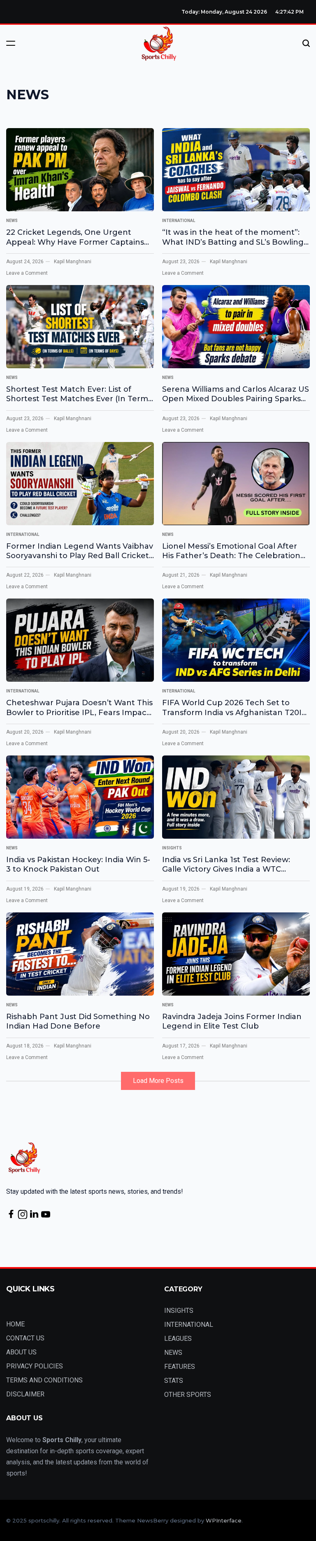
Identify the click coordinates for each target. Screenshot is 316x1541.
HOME (15, 1324)
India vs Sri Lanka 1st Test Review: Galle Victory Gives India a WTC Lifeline (226, 865)
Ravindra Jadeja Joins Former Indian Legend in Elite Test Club (232, 1021)
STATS (173, 1380)
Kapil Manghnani (72, 261)
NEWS (12, 220)
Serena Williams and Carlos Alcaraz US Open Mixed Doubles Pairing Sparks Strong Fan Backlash (235, 394)
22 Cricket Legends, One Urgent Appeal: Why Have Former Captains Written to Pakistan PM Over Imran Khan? (75, 237)
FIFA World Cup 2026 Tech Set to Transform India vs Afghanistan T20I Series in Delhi (232, 708)
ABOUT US (21, 1352)
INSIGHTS (172, 848)
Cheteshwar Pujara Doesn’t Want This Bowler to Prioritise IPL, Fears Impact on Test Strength (79, 708)
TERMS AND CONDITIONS (44, 1380)
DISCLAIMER (25, 1394)
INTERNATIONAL (178, 220)
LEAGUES (178, 1338)
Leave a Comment (27, 273)
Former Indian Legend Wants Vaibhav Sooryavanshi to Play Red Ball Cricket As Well (79, 551)
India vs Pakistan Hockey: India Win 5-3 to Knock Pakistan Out (78, 864)
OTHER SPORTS (187, 1394)
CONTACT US (25, 1338)
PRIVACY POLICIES (34, 1366)
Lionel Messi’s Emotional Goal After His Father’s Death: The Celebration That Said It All (231, 551)
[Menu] (10, 43)
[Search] (306, 43)
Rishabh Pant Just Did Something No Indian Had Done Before (78, 1021)
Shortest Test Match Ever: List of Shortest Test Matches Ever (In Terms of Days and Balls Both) (79, 394)
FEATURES (179, 1366)
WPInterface (224, 1520)
